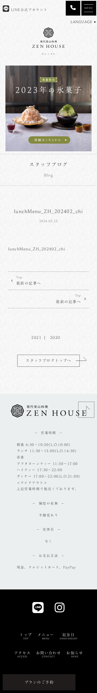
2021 (36, 337)
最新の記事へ (28, 280)
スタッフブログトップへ (48, 360)
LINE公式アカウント (28, 10)
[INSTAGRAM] (59, 609)
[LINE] (38, 609)
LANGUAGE (81, 22)
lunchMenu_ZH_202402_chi (36, 249)
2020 (55, 337)
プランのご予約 (39, 682)
